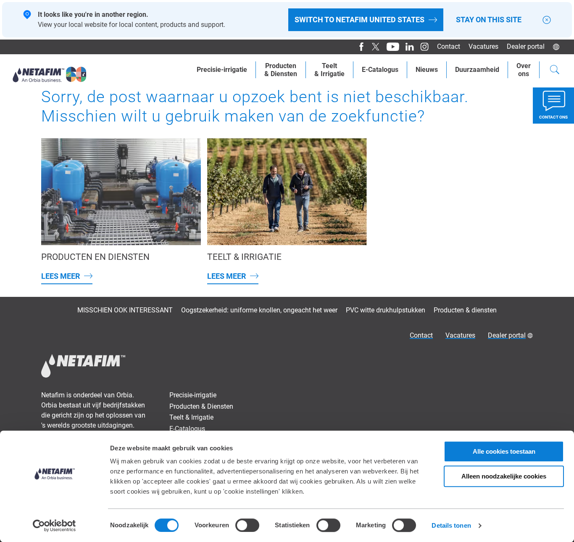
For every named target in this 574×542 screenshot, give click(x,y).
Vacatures (483, 46)
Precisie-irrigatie (222, 70)
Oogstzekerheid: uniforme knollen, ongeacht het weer (259, 310)
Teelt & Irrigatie (191, 417)
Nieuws (427, 70)
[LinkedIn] (406, 46)
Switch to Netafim (359, 19)
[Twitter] (373, 46)
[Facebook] (358, 46)
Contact (448, 46)
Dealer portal (526, 46)
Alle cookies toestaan (504, 451)
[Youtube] (389, 46)
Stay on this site (488, 20)
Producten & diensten (465, 310)
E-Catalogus (380, 70)
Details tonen (451, 525)
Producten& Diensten (280, 70)
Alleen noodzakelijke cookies (503, 476)
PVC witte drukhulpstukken (385, 310)
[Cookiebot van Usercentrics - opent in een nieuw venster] (54, 525)
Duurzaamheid (477, 70)
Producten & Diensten (201, 406)
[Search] (554, 70)
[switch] (247, 525)
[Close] (546, 20)
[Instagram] (421, 46)
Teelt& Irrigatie (329, 70)
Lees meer (60, 276)
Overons (523, 70)
